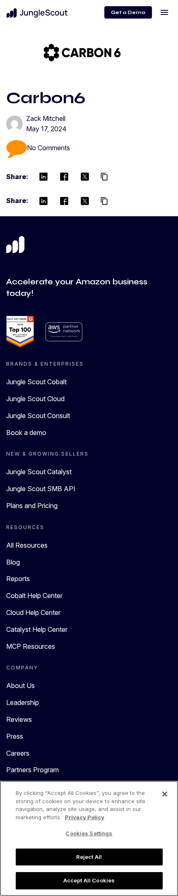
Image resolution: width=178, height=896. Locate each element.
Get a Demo (128, 12)
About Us (20, 685)
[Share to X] (84, 176)
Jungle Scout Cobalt (36, 382)
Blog (13, 562)
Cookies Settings (88, 833)
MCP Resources (30, 646)
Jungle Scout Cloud (35, 399)
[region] (89, 838)
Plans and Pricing (32, 505)
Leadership (22, 702)
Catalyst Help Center (36, 629)
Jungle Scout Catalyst (39, 472)
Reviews (19, 719)
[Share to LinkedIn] (43, 176)
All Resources (27, 545)
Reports (18, 578)
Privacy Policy (84, 817)
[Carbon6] (82, 52)
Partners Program (32, 770)
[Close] (165, 794)
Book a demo (26, 432)
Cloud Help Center (33, 612)
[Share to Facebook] (64, 176)
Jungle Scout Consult (38, 415)
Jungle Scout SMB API (40, 489)
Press (14, 736)
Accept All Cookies (89, 880)
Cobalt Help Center (34, 595)
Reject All (89, 856)
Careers (17, 753)
